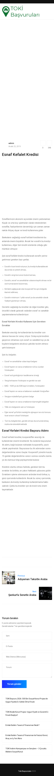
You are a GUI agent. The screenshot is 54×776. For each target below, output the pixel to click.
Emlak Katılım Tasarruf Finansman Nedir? (22, 725)
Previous (21, 576)
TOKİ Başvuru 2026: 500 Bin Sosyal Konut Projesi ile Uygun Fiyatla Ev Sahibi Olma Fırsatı (27, 700)
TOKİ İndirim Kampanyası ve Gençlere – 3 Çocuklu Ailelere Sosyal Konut (26, 750)
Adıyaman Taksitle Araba (32, 579)
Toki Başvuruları (24, 771)
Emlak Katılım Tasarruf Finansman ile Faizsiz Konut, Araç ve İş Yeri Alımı (27, 736)
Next (34, 591)
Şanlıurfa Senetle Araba (22, 595)
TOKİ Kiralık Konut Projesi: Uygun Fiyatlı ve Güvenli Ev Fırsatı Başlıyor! (27, 713)
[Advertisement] (27, 56)
